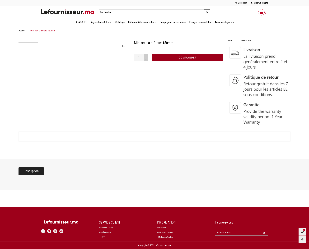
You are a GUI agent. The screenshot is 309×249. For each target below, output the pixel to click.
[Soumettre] (207, 12)
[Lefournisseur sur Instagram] (55, 231)
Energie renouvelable (200, 22)
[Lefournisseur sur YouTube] (61, 231)
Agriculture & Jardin (101, 22)
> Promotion (161, 228)
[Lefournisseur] (67, 11)
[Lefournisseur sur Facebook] (43, 231)
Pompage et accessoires (173, 22)
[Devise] (41, 1)
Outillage (120, 22)
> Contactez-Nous (106, 228)
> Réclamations (105, 232)
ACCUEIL (83, 22)
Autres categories (224, 22)
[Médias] (124, 46)
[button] (146, 59)
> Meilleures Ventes (165, 237)
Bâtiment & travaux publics (142, 22)
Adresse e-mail (223, 232)
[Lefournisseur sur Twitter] (49, 231)
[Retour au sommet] (302, 239)
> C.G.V (102, 237)
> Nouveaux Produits (165, 232)
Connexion (242, 3)
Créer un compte (261, 3)
